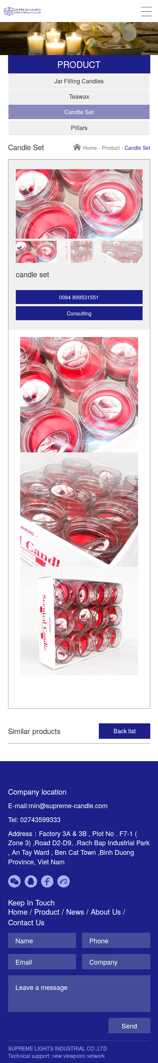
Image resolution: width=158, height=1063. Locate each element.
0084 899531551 (79, 297)
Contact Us (26, 922)
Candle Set (79, 112)
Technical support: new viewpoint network (56, 1055)
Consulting (79, 313)
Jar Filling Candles (79, 81)
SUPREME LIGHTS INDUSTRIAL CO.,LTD (57, 1048)
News (76, 911)
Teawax (79, 96)
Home (90, 147)
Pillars (79, 127)
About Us (106, 911)
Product (111, 147)
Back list (125, 731)
